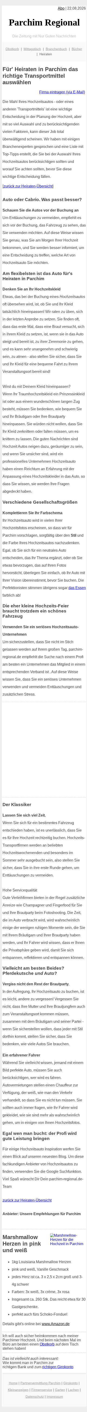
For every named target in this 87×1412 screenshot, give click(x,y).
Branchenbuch (56, 49)
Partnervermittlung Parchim (40, 1383)
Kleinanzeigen (18, 1390)
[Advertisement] (43, 750)
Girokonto (70, 1383)
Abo (61, 8)
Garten (60, 1390)
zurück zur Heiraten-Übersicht (27, 186)
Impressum (55, 1396)
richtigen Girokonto (57, 1367)
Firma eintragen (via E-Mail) (62, 92)
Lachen (73, 1390)
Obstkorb (12, 49)
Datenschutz (35, 1396)
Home (13, 1383)
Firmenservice (41, 1390)
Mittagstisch (32, 49)
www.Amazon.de (56, 1324)
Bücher (77, 49)
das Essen (77, 588)
